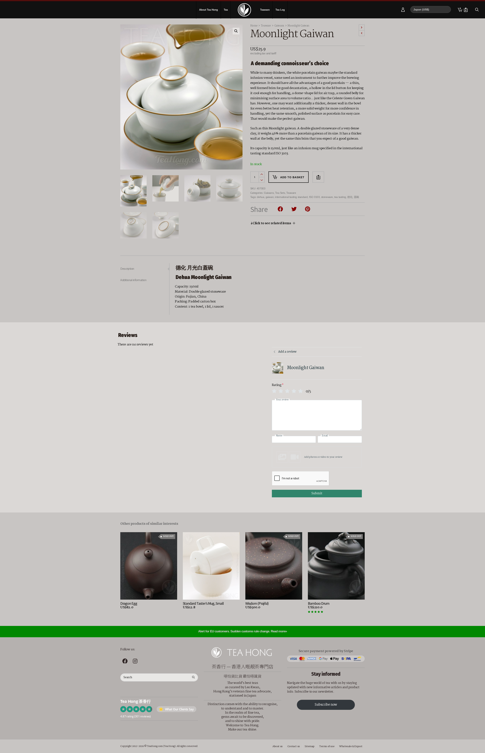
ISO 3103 (314, 196)
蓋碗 (356, 196)
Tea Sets (280, 192)
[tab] (144, 268)
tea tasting (340, 196)
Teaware (266, 25)
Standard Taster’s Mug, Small (203, 603)
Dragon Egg (128, 603)
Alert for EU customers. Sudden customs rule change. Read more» (242, 631)
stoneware (327, 196)
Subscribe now (326, 705)
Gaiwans (279, 25)
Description (127, 268)
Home (253, 25)
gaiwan (270, 196)
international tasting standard (291, 196)
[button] (236, 31)
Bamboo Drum (318, 603)
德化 (349, 196)
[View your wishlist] (466, 10)
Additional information (133, 280)
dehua (260, 196)
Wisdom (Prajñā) (256, 603)
